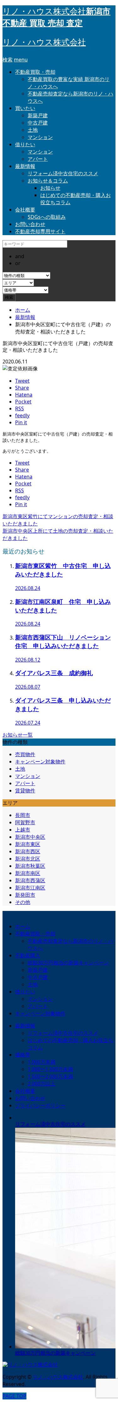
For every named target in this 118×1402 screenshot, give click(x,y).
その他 (22, 902)
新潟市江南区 (30, 887)
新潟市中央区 (30, 836)
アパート (38, 158)
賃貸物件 (25, 790)
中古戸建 (38, 122)
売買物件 (25, 754)
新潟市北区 (27, 858)
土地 (33, 129)
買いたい (25, 108)
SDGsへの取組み (47, 216)
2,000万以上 (41, 1083)
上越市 (22, 829)
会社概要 (25, 209)
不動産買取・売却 (35, 71)
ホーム (22, 926)
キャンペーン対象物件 (40, 761)
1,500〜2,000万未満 (50, 1076)
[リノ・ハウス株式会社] (30, 1364)
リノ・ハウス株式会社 (44, 42)
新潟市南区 (27, 873)
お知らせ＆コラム (48, 180)
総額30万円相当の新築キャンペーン (68, 962)
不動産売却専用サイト (40, 231)
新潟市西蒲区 (30, 880)
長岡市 (22, 815)
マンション (40, 137)
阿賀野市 (25, 822)
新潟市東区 (27, 844)
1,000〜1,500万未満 (50, 1069)
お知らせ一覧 (18, 734)
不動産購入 (27, 955)
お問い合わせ (30, 224)
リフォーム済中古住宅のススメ (63, 173)
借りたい (25, 144)
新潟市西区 (27, 851)
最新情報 (25, 166)
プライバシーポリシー (40, 1105)
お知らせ (50, 187)
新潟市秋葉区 (30, 865)
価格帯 (22, 1054)
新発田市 (25, 894)
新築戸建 (38, 115)
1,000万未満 (41, 1061)
